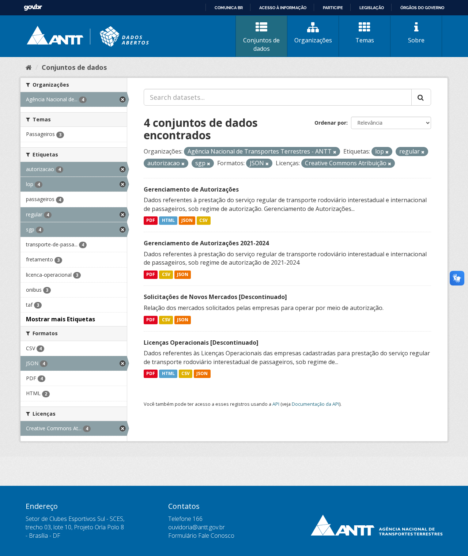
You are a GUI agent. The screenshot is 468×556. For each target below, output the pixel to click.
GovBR (33, 7)
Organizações (313, 40)
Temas (364, 40)
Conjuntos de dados (261, 44)
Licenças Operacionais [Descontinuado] (201, 342)
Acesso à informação (282, 7)
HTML (168, 221)
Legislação (371, 7)
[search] (421, 97)
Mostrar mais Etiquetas (60, 319)
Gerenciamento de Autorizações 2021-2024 (206, 243)
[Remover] (334, 152)
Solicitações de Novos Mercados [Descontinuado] (215, 297)
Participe (333, 7)
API (275, 404)
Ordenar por (330, 122)
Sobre (416, 40)
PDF (150, 221)
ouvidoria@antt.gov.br (196, 527)
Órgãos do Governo (422, 7)
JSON (187, 221)
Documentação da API (315, 404)
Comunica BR (229, 7)
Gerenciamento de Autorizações (191, 189)
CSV (203, 221)
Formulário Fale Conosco (201, 536)
